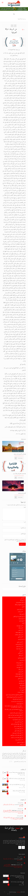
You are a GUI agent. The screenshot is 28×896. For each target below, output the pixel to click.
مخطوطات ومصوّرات (21, 692)
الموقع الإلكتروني (23, 533)
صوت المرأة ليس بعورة (18, 722)
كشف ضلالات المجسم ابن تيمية (17, 733)
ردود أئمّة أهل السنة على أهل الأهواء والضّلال (15, 717)
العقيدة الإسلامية (21, 619)
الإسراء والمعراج (19, 642)
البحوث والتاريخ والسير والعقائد (19, 604)
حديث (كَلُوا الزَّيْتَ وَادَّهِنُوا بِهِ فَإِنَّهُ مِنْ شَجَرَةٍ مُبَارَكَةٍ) (13, 805)
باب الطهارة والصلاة (19, 632)
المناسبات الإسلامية (21, 639)
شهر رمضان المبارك (19, 649)
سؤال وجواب (22, 660)
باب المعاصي (20, 637)
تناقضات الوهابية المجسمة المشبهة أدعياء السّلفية (15, 715)
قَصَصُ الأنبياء (22, 685)
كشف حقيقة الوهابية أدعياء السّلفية (16, 724)
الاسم (25, 522)
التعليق (24, 507)
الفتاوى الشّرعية (21, 621)
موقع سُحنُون (18, 892)
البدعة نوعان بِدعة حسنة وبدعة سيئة (16, 701)
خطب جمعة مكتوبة (21, 658)
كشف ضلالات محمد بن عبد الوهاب (16, 737)
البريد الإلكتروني (23, 528)
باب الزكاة (20, 628)
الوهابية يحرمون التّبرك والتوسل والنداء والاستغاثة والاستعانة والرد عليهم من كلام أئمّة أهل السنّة (13, 706)
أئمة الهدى (22, 598)
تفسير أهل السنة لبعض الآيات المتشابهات (16, 713)
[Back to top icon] (4, 892)
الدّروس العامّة (22, 614)
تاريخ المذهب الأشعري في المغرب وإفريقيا (20, 454)
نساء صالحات (22, 744)
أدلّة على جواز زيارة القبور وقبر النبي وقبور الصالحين (14, 697)
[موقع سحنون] (14, 3)
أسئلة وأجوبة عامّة (19, 663)
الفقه (23, 623)
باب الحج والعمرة (19, 626)
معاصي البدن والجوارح (20, 742)
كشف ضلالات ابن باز (18, 728)
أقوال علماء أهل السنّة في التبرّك (17, 699)
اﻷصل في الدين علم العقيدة (22, 493)
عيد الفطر (20, 655)
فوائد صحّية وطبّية (21, 683)
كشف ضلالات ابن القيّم (18, 726)
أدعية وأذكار (22, 600)
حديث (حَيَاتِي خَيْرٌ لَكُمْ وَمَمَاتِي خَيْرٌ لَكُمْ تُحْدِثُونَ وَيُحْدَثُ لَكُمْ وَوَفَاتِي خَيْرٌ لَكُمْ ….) (13, 818)
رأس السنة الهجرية (19, 646)
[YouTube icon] (7, 894)
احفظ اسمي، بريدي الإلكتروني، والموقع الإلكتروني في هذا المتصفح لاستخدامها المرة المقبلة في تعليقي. (15, 540)
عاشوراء (20, 651)
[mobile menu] (2, 3)
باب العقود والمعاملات (18, 634)
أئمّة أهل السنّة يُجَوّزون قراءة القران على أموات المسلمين (14, 695)
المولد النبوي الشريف (19, 644)
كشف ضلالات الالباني (18, 731)
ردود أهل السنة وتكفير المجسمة (17, 719)
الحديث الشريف (19, 609)
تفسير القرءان (20, 611)
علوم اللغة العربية (21, 681)
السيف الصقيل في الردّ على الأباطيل (18, 616)
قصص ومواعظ (21, 688)
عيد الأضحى (20, 653)
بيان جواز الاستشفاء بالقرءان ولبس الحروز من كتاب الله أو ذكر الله (13, 710)
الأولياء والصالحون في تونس (20, 602)
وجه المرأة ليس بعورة (18, 740)
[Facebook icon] (9, 894)
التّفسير (23, 607)
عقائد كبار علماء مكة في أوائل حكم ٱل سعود (19, 473)
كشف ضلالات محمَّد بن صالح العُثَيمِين (16, 735)
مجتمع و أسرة (22, 690)
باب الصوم (20, 630)
